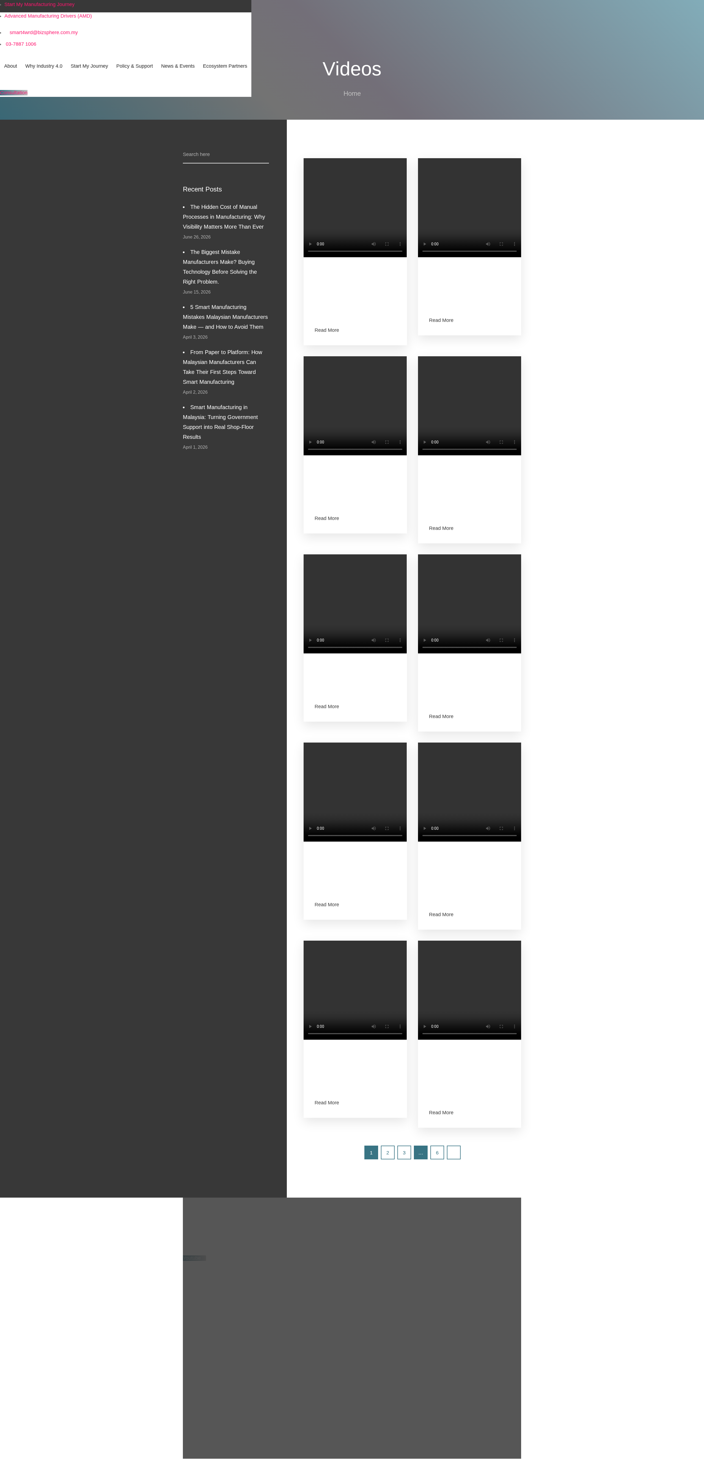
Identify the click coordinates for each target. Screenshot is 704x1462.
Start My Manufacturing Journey (218, 1333)
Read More (327, 330)
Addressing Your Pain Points (214, 1390)
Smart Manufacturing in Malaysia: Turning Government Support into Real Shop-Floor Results (220, 422)
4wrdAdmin (327, 273)
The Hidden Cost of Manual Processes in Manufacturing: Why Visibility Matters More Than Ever (224, 217)
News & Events (199, 1379)
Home (352, 93)
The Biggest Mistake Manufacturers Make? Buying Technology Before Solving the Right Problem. (220, 267)
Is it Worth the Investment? (212, 1402)
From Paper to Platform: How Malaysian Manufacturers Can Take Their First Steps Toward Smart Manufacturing (222, 367)
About (189, 1298)
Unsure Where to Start (207, 1414)
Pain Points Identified (206, 1425)
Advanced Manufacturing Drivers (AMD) (226, 1310)
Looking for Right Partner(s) (213, 1437)
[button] (14, 92)
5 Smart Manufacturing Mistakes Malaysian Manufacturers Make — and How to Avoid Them (225, 317)
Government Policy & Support (215, 1345)
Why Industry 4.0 (201, 1321)
